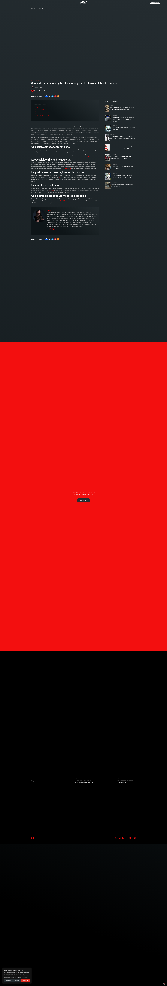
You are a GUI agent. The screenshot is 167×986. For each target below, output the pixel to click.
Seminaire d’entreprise (125, 783)
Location (77, 778)
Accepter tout (25, 980)
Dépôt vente (78, 781)
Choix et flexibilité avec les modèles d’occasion (48, 116)
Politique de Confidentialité (49, 840)
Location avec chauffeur (82, 783)
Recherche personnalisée (83, 780)
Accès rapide (66, 840)
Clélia (40, 87)
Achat (76, 776)
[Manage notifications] (164, 984)
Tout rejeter (17, 980)
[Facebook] (46, 96)
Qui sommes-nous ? (37, 776)
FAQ (32, 783)
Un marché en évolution (41, 114)
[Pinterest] (55, 96)
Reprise (120, 776)
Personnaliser (8, 980)
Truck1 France (64, 200)
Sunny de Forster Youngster (83, 156)
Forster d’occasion (66, 168)
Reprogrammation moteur (126, 780)
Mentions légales (59, 840)
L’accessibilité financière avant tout (44, 110)
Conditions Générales (39, 840)
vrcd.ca (60, 177)
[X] (49, 96)
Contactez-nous (36, 780)
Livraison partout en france (83, 785)
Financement (121, 778)
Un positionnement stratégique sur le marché (47, 112)
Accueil (33, 8)
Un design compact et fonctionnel (44, 108)
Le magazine (35, 781)
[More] (58, 96)
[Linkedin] (52, 96)
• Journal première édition (73, 840)
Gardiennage (121, 785)
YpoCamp (51, 190)
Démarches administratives (126, 781)
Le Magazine (40, 8)
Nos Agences (35, 778)
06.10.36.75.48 (155, 2)
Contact (83, 501)
